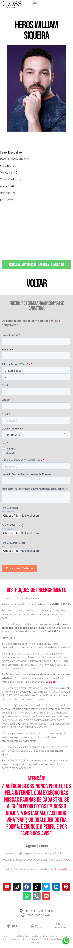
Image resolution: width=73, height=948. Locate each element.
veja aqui (51, 681)
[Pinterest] (66, 887)
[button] (35, 3)
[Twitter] (46, 887)
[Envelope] (46, 896)
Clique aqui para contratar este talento (36, 264)
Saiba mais (61, 869)
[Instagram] (17, 887)
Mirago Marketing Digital (29, 936)
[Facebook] (27, 887)
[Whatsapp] (27, 896)
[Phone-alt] (37, 896)
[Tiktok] (37, 887)
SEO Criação (43, 939)
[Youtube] (7, 887)
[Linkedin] (56, 887)
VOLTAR (36, 283)
